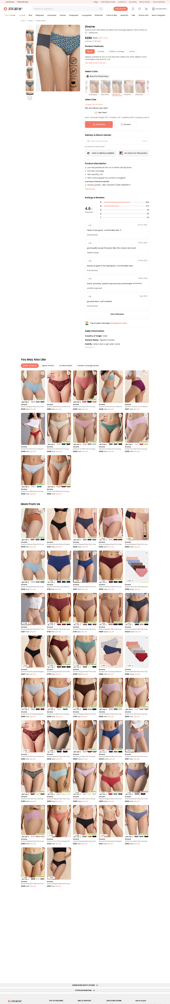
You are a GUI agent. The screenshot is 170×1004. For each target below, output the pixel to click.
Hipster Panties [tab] (48, 365)
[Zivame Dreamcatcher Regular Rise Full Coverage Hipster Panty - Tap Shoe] (59, 524)
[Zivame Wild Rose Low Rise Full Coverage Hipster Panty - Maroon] (59, 386)
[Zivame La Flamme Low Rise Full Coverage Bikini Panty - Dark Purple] (137, 386)
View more (90, 189)
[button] (101, 9)
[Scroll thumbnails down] (30, 98)
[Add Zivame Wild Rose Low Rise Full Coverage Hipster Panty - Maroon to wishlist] (68, 373)
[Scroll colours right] (146, 88)
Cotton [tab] (132, 51)
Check (144, 141)
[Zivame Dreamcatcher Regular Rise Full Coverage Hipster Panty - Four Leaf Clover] (137, 948)
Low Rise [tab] (101, 51)
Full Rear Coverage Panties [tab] (88, 365)
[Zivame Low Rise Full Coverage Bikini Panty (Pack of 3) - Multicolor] (59, 429)
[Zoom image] (58, 58)
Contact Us (122, 2)
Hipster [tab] (90, 51)
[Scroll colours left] (87, 88)
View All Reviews (117, 314)
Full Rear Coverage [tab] (116, 51)
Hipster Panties (41, 21)
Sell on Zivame (144, 2)
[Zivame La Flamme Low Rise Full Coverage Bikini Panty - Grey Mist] (111, 386)
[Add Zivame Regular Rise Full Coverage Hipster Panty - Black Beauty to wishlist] (68, 850)
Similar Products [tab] (30, 365)
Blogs (96, 2)
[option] (30, 35)
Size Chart (102, 112)
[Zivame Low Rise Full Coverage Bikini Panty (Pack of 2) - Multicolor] (33, 471)
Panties (30, 21)
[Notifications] (133, 8)
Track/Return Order (108, 2)
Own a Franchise (159, 2)
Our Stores (132, 2)
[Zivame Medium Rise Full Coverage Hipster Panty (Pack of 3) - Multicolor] (33, 524)
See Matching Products (95, 63)
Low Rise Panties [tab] (65, 365)
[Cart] (146, 8)
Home (23, 21)
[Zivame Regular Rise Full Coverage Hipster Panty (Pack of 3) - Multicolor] (33, 386)
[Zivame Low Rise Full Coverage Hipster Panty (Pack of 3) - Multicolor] (85, 386)
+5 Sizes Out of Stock (94, 104)
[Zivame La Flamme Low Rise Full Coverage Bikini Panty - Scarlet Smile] (33, 429)
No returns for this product (136, 153)
